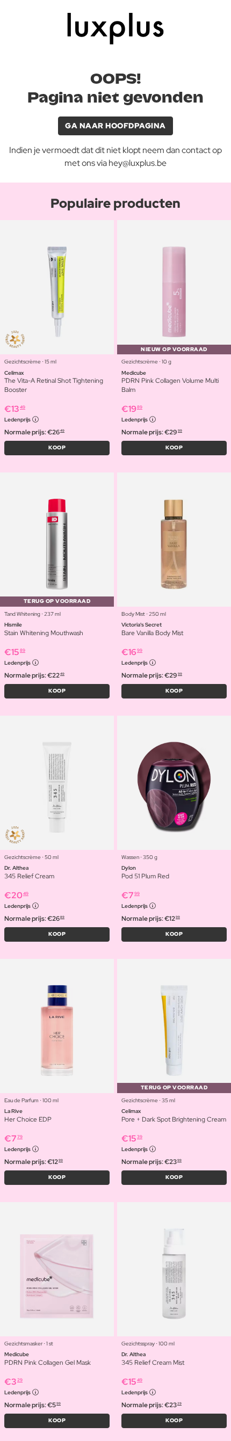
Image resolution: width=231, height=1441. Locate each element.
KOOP (57, 447)
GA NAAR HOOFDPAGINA (115, 125)
